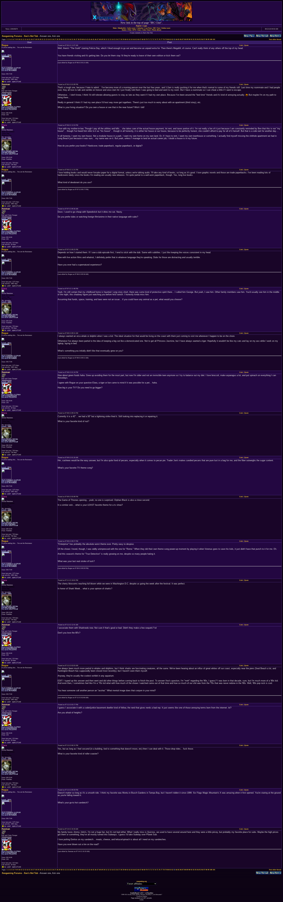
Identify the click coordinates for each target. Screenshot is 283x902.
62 (130, 39)
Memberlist (122, 28)
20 (40, 39)
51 (106, 39)
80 (168, 39)
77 (161, 39)
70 (147, 39)
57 (119, 39)
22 (44, 39)
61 (127, 39)
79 (166, 39)
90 (189, 39)
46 (95, 39)
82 (172, 39)
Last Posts (148, 28)
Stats (139, 30)
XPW (134, 30)
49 (102, 39)
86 (181, 39)
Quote (246, 45)
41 (85, 39)
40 (83, 39)
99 (208, 39)
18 (36, 39)
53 (110, 39)
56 (117, 39)
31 (64, 39)
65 (136, 39)
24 (49, 39)
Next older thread (275, 39)
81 (170, 39)
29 (59, 39)
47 (98, 39)
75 (157, 39)
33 (68, 39)
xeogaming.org (141, 881)
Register (139, 26)
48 (100, 39)
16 (32, 39)
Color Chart (146, 30)
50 (104, 39)
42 (87, 39)
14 (27, 39)
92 (193, 39)
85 (178, 39)
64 (134, 39)
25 (51, 39)
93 (196, 39)
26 (53, 39)
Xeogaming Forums (12, 36)
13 (25, 39)
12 (23, 39)
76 (159, 39)
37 (76, 39)
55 (115, 39)
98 (206, 39)
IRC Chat (156, 28)
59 (123, 39)
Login (145, 26)
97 (204, 39)
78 (164, 39)
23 (46, 39)
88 (185, 39)
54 (112, 39)
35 (72, 39)
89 (187, 39)
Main (115, 28)
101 (214, 39)
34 (70, 39)
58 (121, 39)
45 (93, 39)
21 (42, 39)
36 (74, 39)
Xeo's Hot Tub (31, 36)
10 (19, 39)
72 (151, 39)
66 (138, 39)
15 (29, 39)
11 (21, 39)
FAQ (129, 30)
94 (198, 39)
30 (61, 39)
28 (57, 39)
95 (200, 39)
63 (132, 39)
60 (125, 39)
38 (78, 39)
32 (66, 39)
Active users (131, 28)
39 (81, 39)
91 (191, 39)
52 (108, 39)
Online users (165, 28)
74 (155, 39)
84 (176, 39)
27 (55, 39)
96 (202, 39)
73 (153, 39)
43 (89, 39)
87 (183, 39)
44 (91, 39)
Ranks (124, 30)
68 (142, 39)
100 (211, 39)
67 (140, 39)
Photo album (156, 30)
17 (34, 39)
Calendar (140, 28)
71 (149, 39)
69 (144, 39)
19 (38, 39)
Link (241, 45)
